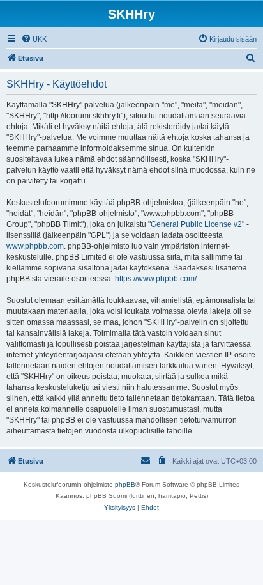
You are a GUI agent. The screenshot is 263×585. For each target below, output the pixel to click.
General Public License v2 (196, 224)
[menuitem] (34, 39)
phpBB (125, 484)
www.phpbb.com (35, 246)
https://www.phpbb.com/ (156, 278)
